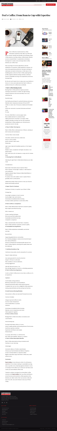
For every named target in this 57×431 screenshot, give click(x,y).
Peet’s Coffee (8, 362)
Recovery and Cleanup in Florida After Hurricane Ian (50, 40)
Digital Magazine (5, 409)
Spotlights (4, 411)
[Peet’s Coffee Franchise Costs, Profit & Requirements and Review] (45, 47)
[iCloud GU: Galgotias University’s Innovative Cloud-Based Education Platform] (45, 33)
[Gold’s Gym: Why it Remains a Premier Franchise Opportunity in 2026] (47, 63)
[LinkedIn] (2, 403)
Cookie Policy (53, 428)
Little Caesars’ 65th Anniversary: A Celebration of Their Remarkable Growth (51, 53)
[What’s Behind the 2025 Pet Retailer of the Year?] (45, 99)
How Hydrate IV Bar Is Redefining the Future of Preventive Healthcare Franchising (51, 90)
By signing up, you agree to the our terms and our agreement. (46, 145)
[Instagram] (4, 403)
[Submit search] (44, 5)
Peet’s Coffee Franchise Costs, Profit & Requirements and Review (51, 46)
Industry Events (4, 412)
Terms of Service (48, 428)
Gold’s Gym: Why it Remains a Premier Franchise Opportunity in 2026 (46, 73)
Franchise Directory (5, 408)
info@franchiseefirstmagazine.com (8, 424)
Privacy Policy (47, 146)
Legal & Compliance (33, 414)
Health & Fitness (33, 411)
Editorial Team (4, 422)
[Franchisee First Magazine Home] (7, 4)
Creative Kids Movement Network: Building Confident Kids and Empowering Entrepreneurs (51, 113)
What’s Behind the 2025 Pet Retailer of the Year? (50, 102)
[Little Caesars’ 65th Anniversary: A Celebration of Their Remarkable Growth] (45, 54)
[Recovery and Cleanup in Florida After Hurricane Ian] (45, 40)
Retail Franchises (33, 409)
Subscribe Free (51, 4)
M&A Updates (32, 412)
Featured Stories (45, 67)
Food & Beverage (33, 408)
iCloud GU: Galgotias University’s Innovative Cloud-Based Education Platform (51, 33)
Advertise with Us (5, 421)
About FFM (4, 414)
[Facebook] (7, 403)
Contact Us (4, 419)
